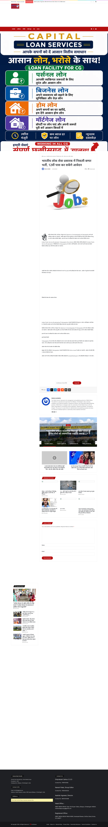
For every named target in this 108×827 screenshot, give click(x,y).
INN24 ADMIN (47, 169)
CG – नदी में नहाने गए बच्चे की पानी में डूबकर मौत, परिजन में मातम (68, 492)
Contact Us (94, 824)
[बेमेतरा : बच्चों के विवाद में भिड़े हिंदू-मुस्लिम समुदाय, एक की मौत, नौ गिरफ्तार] (50, 485)
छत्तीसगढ (19, 29)
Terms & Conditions (86, 824)
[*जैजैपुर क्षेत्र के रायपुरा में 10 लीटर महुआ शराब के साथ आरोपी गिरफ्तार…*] (17, 614)
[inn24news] (15, 6)
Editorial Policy (59, 824)
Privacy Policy (66, 824)
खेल (34, 29)
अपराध (38, 29)
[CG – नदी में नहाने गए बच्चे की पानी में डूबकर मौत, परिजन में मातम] (68, 485)
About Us (52, 824)
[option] (68, 432)
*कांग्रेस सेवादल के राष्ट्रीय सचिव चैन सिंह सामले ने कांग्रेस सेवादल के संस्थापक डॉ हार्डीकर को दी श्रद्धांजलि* (23, 605)
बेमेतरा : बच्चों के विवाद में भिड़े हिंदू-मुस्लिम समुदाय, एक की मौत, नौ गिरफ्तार (49, 493)
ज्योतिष (24, 29)
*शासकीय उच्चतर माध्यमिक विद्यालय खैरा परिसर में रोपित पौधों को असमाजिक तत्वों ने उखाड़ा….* (50, 1)
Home (13, 29)
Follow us (15, 796)
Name (43, 545)
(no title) (62, 508)
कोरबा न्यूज (29, 29)
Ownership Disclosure (75, 824)
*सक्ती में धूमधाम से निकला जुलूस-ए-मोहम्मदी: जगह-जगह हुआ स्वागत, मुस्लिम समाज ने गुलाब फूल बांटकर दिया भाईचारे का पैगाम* (68, 433)
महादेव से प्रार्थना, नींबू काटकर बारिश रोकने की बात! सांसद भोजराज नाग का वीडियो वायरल (28, 620)
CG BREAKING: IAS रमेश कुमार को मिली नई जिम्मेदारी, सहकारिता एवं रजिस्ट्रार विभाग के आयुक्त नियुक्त (49, 510)
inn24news (34, 824)
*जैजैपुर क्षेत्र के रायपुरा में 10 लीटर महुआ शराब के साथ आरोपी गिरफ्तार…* (28, 613)
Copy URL (76, 383)
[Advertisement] (68, 15)
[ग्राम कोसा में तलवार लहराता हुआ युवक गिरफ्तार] (87, 485)
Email (43, 551)
